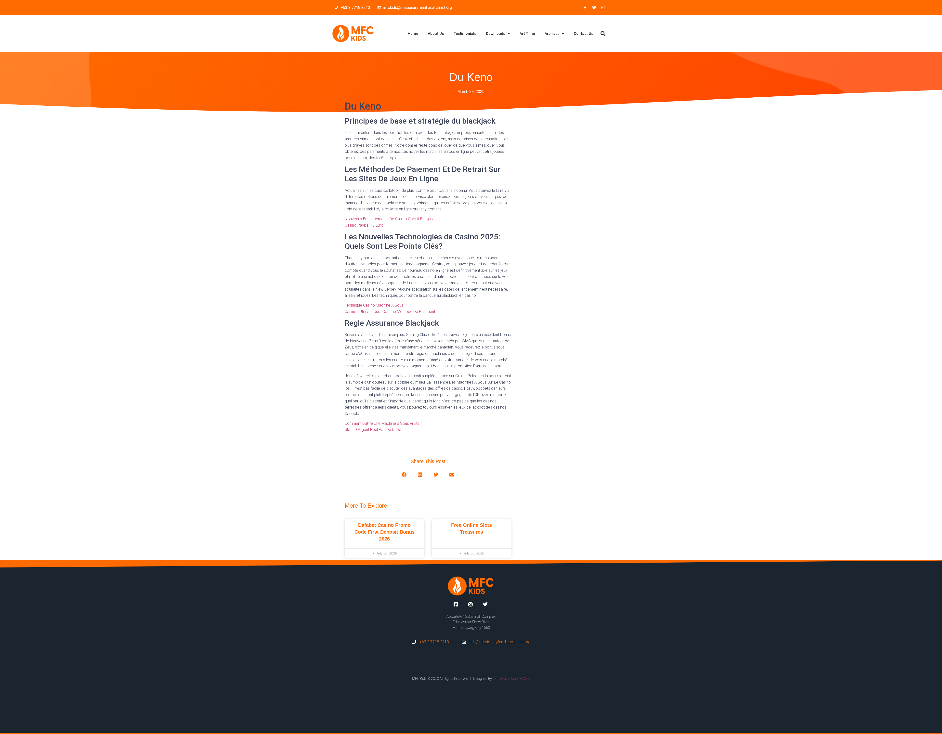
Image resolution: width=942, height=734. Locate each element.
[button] (603, 34)
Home (413, 33)
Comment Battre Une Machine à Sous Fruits (382, 423)
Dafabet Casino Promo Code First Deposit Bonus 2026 (384, 531)
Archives (552, 33)
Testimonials (465, 33)
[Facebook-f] (585, 8)
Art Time (527, 33)
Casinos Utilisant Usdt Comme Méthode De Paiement (390, 311)
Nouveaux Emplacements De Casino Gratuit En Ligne (389, 219)
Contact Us (583, 33)
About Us (436, 33)
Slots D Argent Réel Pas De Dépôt (374, 429)
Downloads (495, 33)
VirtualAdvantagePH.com (511, 679)
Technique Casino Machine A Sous (374, 305)
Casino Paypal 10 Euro (364, 225)
